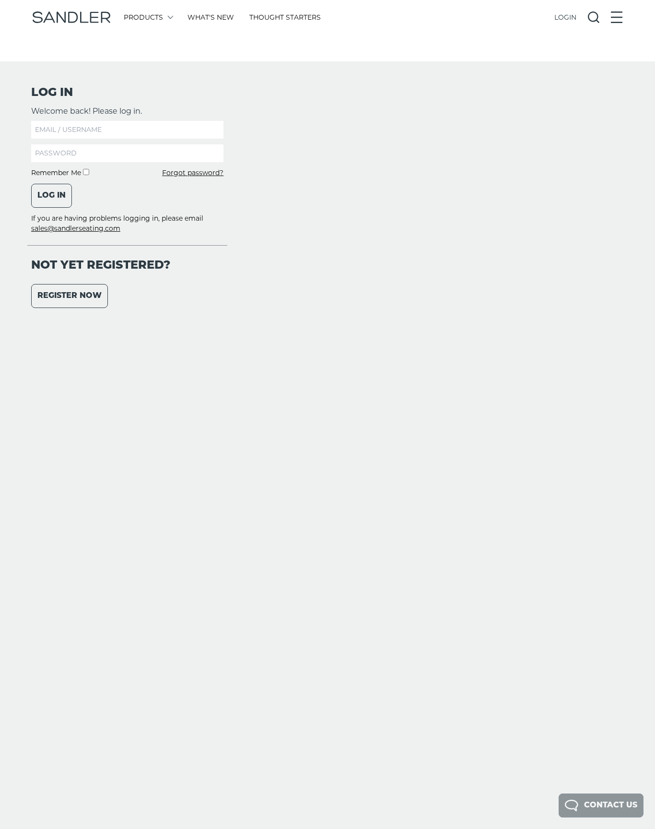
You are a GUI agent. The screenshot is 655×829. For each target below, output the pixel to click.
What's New (210, 17)
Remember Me (57, 172)
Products (143, 17)
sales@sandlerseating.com (75, 228)
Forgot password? (192, 172)
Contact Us (610, 805)
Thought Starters (285, 17)
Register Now (69, 296)
